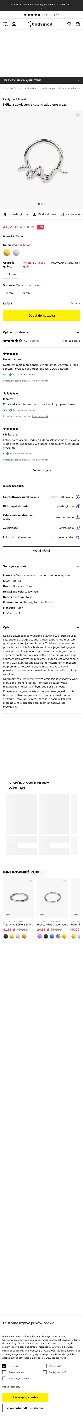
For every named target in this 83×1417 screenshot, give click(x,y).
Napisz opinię (71, 341)
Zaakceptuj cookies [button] (25, 1397)
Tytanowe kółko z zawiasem (18, 924)
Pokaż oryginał (40, 380)
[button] (41, 8)
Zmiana (75, 303)
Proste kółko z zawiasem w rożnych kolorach (52, 924)
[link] (7, 252)
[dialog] (41, 1366)
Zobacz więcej (41, 470)
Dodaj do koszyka (41, 315)
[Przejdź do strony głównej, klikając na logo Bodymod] (41, 24)
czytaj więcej (41, 550)
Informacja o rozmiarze (65, 263)
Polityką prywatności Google (48, 1350)
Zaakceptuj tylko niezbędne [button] (25, 1408)
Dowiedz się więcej (56, 1357)
